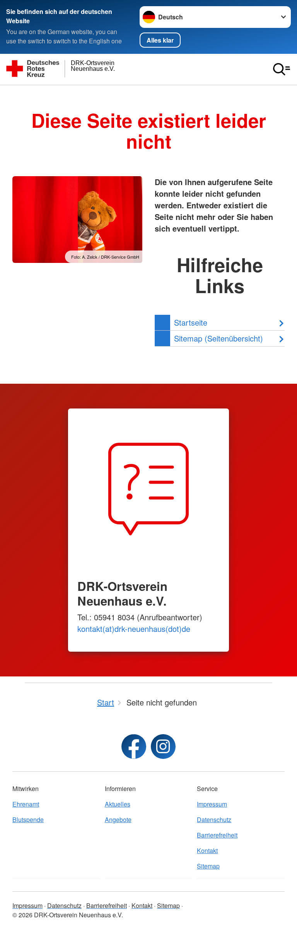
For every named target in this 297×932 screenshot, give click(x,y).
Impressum (212, 804)
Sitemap (208, 866)
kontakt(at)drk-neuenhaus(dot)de (133, 628)
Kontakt (207, 850)
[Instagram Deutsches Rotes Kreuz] (163, 746)
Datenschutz (214, 819)
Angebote (118, 819)
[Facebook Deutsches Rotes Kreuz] (133, 746)
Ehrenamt (25, 804)
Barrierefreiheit (217, 835)
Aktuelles (117, 804)
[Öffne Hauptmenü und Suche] (281, 69)
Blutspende (28, 819)
